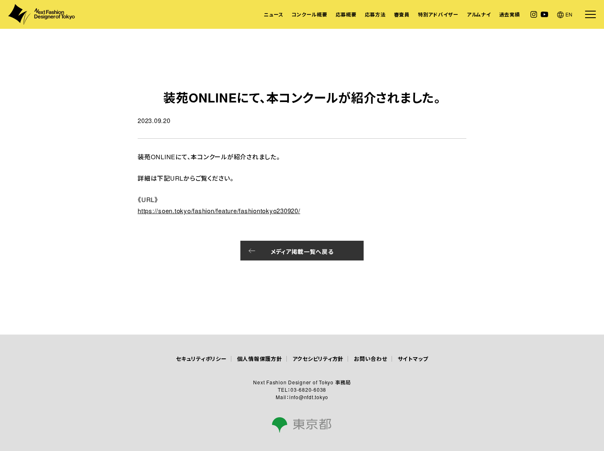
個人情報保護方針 (259, 359)
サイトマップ (413, 359)
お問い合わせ (370, 359)
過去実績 (509, 14)
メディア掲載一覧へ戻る (302, 251)
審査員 (402, 14)
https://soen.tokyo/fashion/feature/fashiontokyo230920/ (219, 210)
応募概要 (346, 14)
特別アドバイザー (438, 14)
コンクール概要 (309, 14)
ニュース (273, 14)
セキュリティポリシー (201, 359)
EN (569, 14)
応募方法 (375, 14)
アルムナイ (479, 14)
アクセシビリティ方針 (318, 359)
